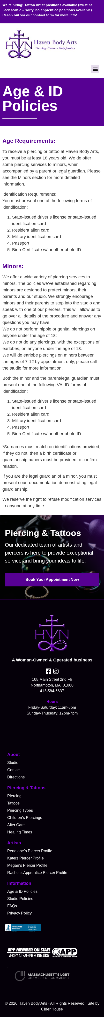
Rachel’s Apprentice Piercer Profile (37, 873)
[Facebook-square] (48, 671)
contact (39, 15)
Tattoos (13, 803)
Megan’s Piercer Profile (27, 865)
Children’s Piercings (24, 818)
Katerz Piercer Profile (25, 858)
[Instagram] (56, 671)
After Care (16, 825)
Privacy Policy (19, 913)
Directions (16, 777)
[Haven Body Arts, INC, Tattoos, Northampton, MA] (23, 932)
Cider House (52, 1009)
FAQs (12, 906)
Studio (12, 763)
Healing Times (19, 832)
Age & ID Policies (22, 891)
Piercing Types (20, 810)
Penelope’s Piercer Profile (29, 851)
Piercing (14, 796)
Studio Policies (20, 899)
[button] (95, 69)
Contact (14, 770)
